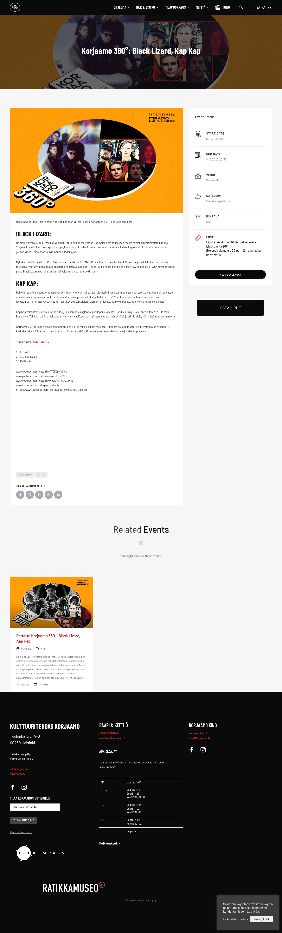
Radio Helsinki (40, 341)
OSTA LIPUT (230, 307)
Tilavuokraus (175, 7)
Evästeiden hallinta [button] (235, 919)
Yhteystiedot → (19, 773)
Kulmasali (212, 180)
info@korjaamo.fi (20, 769)
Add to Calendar (230, 274)
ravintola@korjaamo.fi (112, 738)
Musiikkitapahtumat (219, 201)
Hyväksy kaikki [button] (261, 919)
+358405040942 (108, 733)
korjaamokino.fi (198, 733)
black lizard (25, 474)
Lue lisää (253, 911)
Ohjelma (120, 7)
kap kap (41, 474)
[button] (241, 7)
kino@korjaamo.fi (199, 738)
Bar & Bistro (145, 7)
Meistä (200, 7)
